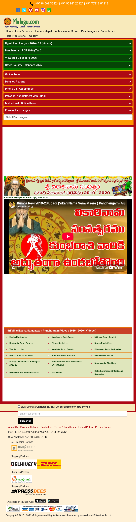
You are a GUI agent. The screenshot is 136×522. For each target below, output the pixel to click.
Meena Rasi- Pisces (104, 355)
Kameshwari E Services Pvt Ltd (96, 515)
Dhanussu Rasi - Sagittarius (108, 349)
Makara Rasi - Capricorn (21, 355)
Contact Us (46, 427)
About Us (13, 427)
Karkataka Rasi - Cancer (21, 343)
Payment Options (29, 427)
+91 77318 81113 (97, 3)
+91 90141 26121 (72, 3)
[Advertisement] (68, 152)
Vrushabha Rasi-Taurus (63, 337)
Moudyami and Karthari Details (24, 373)
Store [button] (74, 31)
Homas (39, 31)
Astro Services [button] (23, 31)
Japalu (49, 31)
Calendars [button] (107, 31)
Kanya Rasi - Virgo (103, 343)
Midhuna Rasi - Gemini (105, 337)
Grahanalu (57, 373)
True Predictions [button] (16, 35)
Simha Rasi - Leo (60, 343)
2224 (39, 432)
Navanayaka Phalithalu (105, 363)
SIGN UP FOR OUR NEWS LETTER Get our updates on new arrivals (55, 406)
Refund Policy (85, 427)
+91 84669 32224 (47, 3)
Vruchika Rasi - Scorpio (63, 349)
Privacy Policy (103, 427)
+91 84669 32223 (27, 432)
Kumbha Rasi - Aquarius (63, 355)
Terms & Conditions (65, 427)
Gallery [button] (33, 35)
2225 (45, 432)
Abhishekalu (62, 31)
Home (10, 31)
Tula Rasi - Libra (17, 349)
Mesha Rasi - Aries (18, 337)
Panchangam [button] (89, 31)
